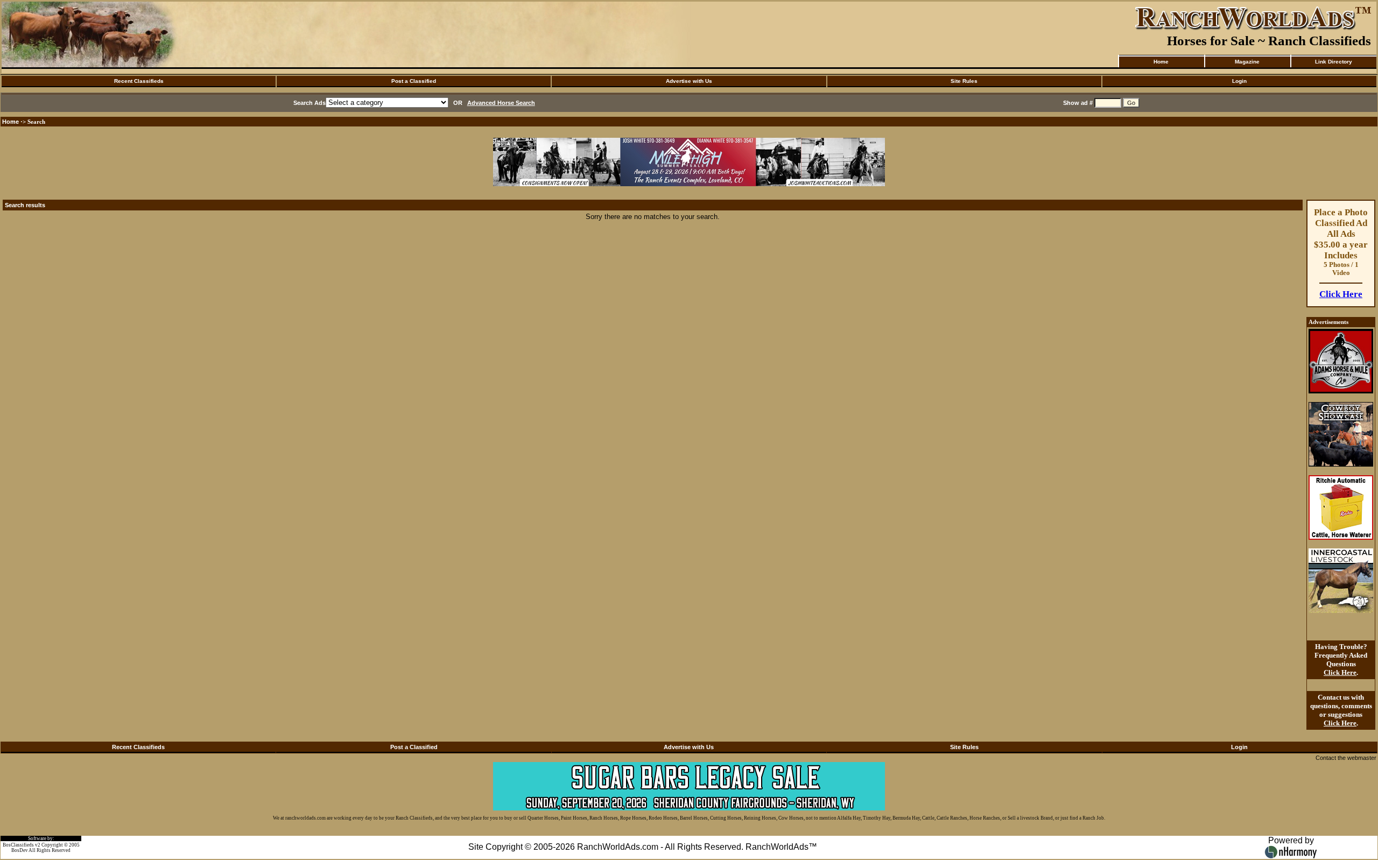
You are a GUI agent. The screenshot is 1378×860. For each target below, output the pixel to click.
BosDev (19, 850)
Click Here (1340, 294)
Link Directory (1333, 62)
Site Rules (964, 81)
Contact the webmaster (1346, 758)
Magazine (1247, 62)
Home (1161, 62)
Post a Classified (413, 81)
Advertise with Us (689, 81)
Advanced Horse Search (501, 103)
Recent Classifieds (139, 81)
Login (1239, 81)
